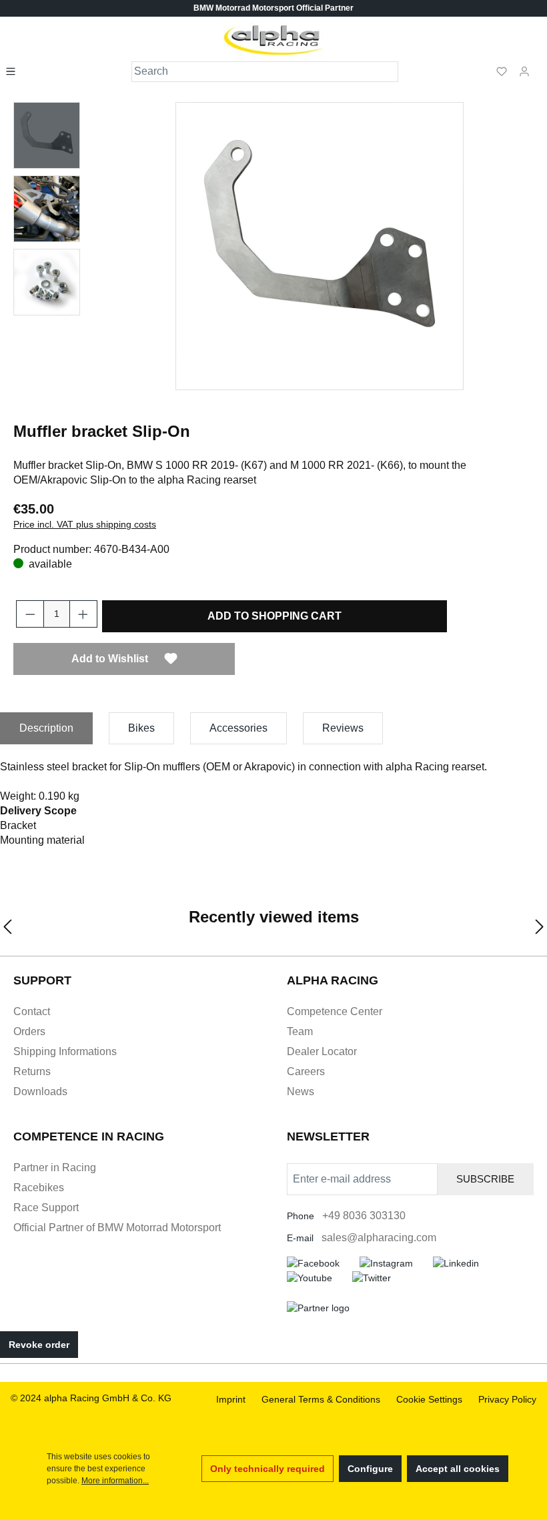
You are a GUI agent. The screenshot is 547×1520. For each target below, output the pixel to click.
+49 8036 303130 (364, 1215)
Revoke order (39, 1344)
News (300, 1091)
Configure (370, 1468)
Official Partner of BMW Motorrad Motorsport (117, 1227)
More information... (115, 1480)
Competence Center (334, 1011)
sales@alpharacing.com (379, 1237)
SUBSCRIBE (485, 1179)
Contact (31, 1011)
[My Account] (524, 70)
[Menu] (14, 70)
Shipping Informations (65, 1051)
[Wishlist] (501, 70)
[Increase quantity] (83, 614)
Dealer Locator (322, 1051)
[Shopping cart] (540, 65)
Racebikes (38, 1187)
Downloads (40, 1091)
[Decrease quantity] (30, 614)
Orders (29, 1031)
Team (300, 1031)
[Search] (388, 71)
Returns (32, 1071)
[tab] (46, 728)
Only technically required (267, 1468)
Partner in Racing (54, 1167)
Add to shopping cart (274, 616)
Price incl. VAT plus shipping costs (84, 524)
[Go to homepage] (273, 40)
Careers (306, 1071)
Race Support (46, 1207)
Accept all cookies (458, 1468)
